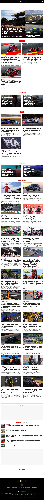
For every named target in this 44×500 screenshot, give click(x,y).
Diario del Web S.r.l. (31, 497)
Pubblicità (9, 487)
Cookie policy (21, 487)
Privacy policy (27, 487)
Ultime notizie (14, 487)
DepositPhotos (34, 487)
